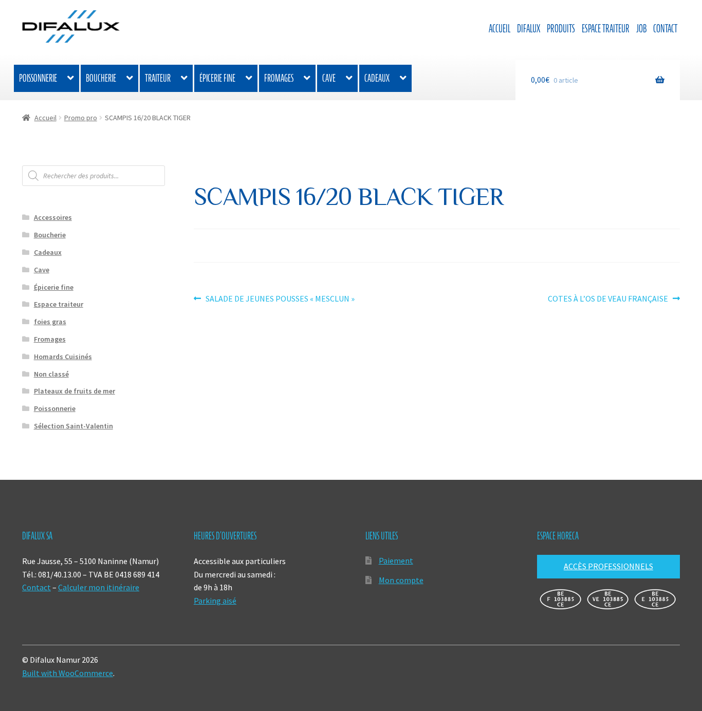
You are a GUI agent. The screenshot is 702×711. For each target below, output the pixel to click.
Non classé (51, 374)
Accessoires (53, 217)
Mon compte (401, 580)
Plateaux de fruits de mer (74, 391)
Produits (561, 28)
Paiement (396, 560)
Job (641, 28)
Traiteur (158, 78)
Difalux (528, 28)
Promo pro (80, 117)
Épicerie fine (217, 78)
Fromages (278, 78)
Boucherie (101, 78)
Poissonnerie (38, 78)
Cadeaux (377, 78)
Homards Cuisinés (63, 356)
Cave (329, 78)
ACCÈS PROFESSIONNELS (608, 566)
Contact (665, 28)
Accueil (499, 28)
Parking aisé (215, 600)
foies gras (50, 321)
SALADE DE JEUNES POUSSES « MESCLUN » (280, 299)
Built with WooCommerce (67, 673)
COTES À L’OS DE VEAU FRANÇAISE (608, 299)
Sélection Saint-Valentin (73, 426)
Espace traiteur (606, 28)
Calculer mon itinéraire (98, 587)
